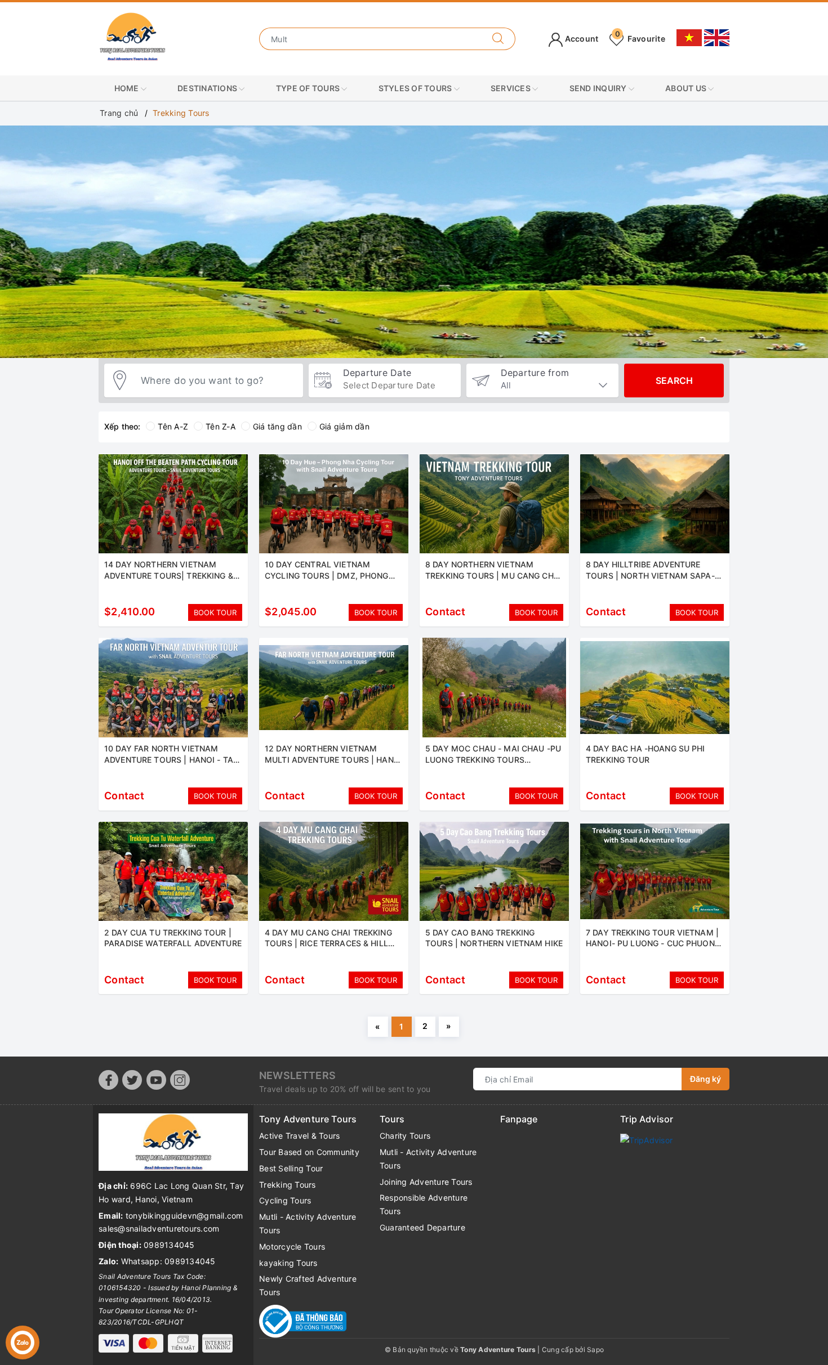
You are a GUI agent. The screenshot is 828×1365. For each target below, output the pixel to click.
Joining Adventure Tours (426, 1182)
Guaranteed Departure (422, 1227)
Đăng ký (705, 1079)
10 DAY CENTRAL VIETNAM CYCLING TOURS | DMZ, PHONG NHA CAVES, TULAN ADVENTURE (329, 575)
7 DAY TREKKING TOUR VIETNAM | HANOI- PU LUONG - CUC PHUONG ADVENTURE (653, 943)
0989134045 (169, 1245)
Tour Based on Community (309, 1152)
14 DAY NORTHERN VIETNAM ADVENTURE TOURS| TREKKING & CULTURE (168, 575)
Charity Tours (405, 1135)
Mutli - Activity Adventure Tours (308, 1223)
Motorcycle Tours (292, 1246)
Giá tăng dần (277, 426)
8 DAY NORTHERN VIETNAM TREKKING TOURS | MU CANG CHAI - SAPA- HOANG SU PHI (493, 575)
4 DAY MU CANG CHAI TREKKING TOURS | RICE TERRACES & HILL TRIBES (328, 943)
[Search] (498, 39)
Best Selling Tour (291, 1168)
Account (580, 38)
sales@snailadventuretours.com (159, 1228)
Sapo (595, 1349)
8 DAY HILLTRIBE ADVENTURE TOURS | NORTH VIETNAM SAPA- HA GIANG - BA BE (650, 575)
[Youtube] (156, 1080)
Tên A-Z (173, 426)
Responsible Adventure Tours (424, 1204)
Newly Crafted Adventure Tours (308, 1285)
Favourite (640, 38)
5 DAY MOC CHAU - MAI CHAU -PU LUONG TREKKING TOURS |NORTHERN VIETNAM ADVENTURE (493, 759)
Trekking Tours (287, 1184)
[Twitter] (132, 1080)
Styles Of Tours (416, 88)
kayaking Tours (288, 1263)
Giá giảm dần (344, 426)
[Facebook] (108, 1080)
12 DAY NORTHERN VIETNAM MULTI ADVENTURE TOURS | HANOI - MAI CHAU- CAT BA (333, 759)
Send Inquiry (599, 88)
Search (674, 380)
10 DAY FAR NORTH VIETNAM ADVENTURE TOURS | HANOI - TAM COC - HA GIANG (172, 759)
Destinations (208, 88)
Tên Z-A (220, 426)
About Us (686, 88)
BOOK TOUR (215, 612)
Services (511, 88)
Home (127, 88)
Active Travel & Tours (299, 1135)
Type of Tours (309, 88)
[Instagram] (180, 1080)
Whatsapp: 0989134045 (168, 1261)
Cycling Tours (285, 1200)
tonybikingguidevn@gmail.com (184, 1215)
